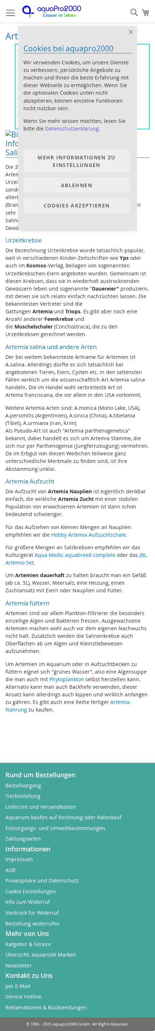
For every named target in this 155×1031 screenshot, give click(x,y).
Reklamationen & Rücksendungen (46, 1007)
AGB (10, 870)
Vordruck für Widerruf (32, 912)
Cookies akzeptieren (77, 205)
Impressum (19, 859)
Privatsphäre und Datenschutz (42, 880)
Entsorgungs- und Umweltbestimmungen (55, 828)
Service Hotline (23, 996)
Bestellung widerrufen (32, 923)
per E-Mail (17, 986)
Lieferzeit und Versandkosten (40, 806)
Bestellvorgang (23, 785)
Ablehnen (76, 185)
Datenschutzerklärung (72, 128)
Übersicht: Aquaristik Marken (40, 954)
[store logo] (56, 11)
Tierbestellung (22, 795)
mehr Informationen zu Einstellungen (76, 161)
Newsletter (18, 965)
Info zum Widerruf (27, 901)
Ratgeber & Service (28, 944)
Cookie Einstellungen (30, 891)
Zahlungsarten (23, 838)
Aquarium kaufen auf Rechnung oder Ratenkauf (63, 817)
